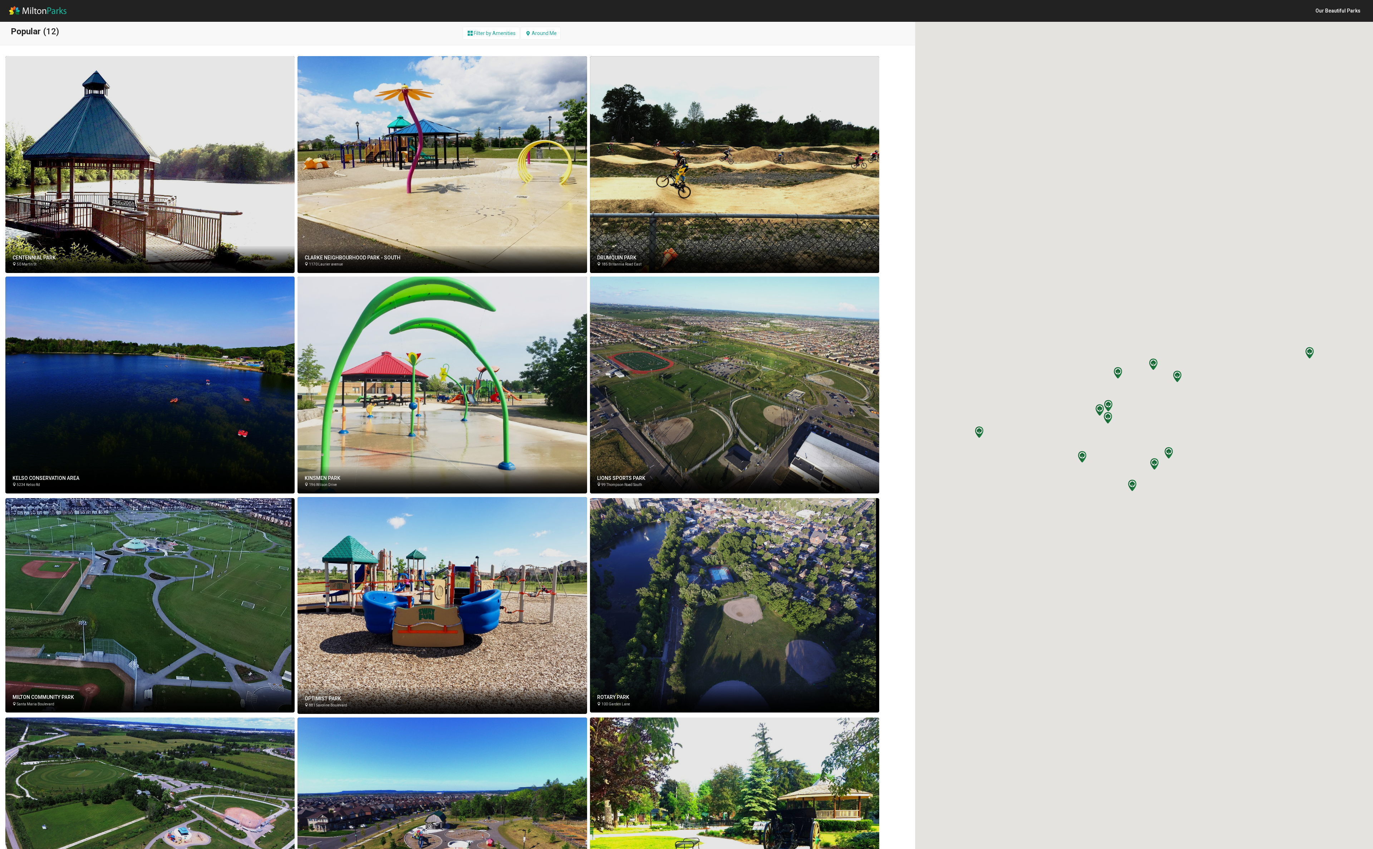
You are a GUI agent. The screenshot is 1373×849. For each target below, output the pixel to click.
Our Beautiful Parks (1337, 11)
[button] (1108, 405)
